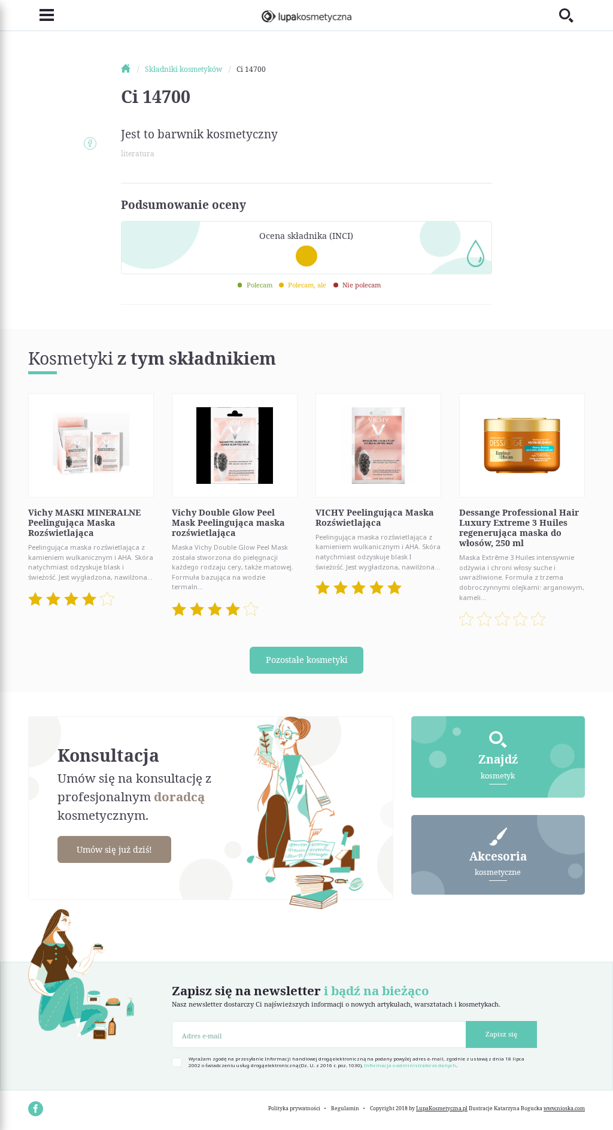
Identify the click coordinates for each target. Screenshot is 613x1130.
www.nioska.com (564, 1108)
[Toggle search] (572, 15)
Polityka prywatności (294, 1108)
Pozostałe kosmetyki (307, 659)
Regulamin (345, 1108)
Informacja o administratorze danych (410, 1065)
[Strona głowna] (132, 69)
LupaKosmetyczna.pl (442, 1108)
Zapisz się (501, 1033)
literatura (137, 154)
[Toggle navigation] (41, 15)
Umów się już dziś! (114, 849)
